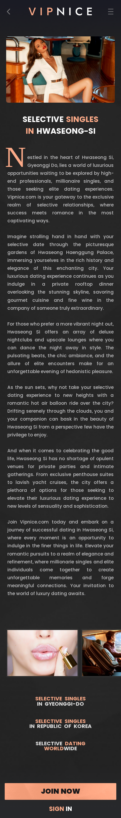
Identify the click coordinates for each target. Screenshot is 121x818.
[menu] (111, 13)
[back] (10, 13)
